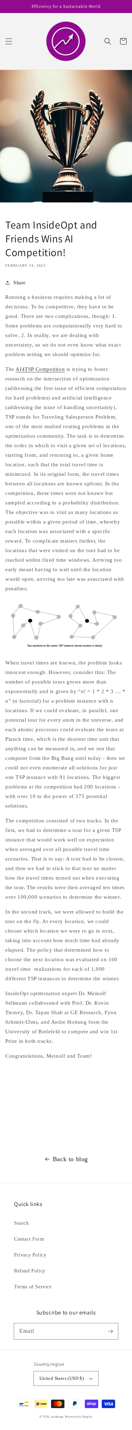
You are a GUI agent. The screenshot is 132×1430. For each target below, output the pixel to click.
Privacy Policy (30, 1255)
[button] (9, 41)
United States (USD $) (61, 1378)
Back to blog (70, 1159)
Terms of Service (33, 1286)
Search (21, 1223)
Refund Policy (29, 1271)
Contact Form (29, 1239)
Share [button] (19, 282)
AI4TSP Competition (40, 369)
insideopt (57, 1416)
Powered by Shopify (79, 1416)
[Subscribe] (110, 1331)
